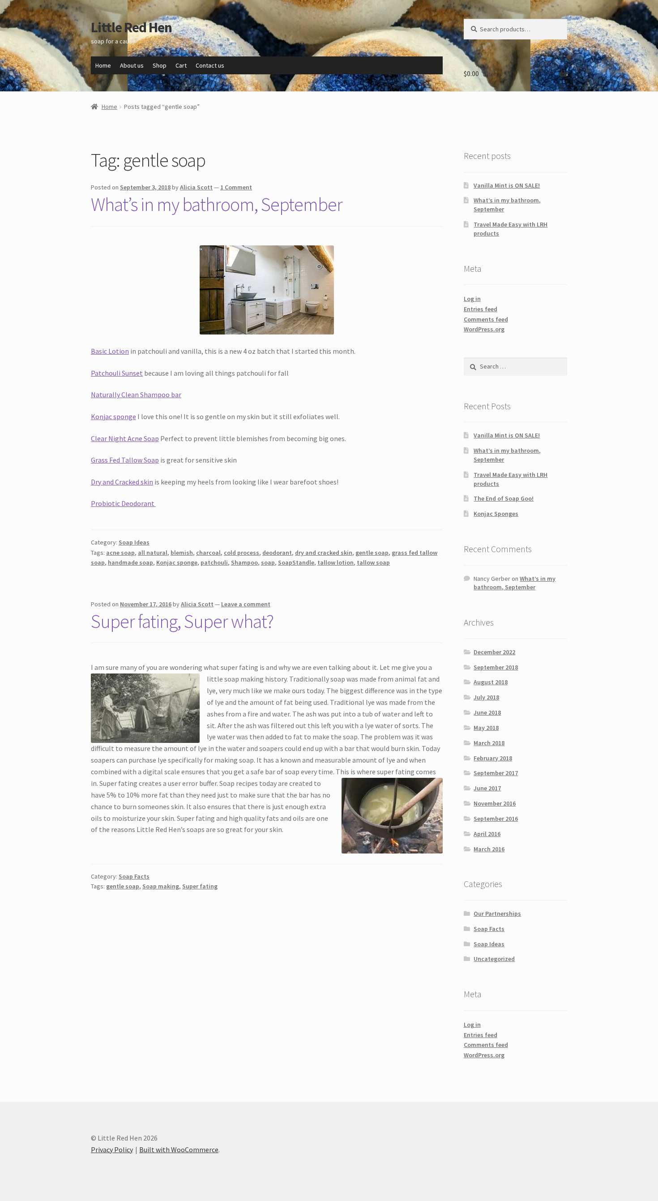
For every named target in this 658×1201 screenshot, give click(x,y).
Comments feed (486, 319)
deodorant (277, 553)
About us (132, 65)
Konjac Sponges (496, 514)
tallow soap (373, 562)
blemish (182, 553)
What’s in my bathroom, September (216, 204)
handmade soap (130, 562)
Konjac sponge (113, 416)
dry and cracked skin (323, 553)
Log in (472, 299)
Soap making (160, 886)
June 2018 (487, 712)
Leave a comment (245, 604)
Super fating (200, 886)
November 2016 (495, 803)
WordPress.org (484, 329)
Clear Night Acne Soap (125, 438)
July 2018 (486, 697)
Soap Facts (134, 876)
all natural (152, 553)
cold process (241, 553)
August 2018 (491, 682)
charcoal (208, 553)
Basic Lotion (110, 351)
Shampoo (244, 562)
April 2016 (487, 834)
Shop (160, 65)
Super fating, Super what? (182, 621)
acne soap (120, 553)
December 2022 (494, 652)
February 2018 (493, 758)
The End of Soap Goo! (504, 498)
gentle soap (372, 553)
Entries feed (480, 309)
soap (268, 562)
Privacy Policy (112, 1149)
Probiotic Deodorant (123, 503)
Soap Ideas (134, 542)
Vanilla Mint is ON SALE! (507, 185)
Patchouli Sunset (117, 373)
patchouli (214, 562)
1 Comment (236, 187)
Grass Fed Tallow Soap (125, 459)
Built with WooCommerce (178, 1149)
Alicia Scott (196, 187)
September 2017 (496, 773)
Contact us (210, 65)
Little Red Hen (131, 27)
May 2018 (486, 728)
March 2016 (489, 849)
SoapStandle (296, 562)
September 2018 (496, 667)
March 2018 (489, 743)
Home (103, 65)
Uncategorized (494, 959)
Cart (181, 65)
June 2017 (487, 788)
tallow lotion (335, 562)
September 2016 (496, 819)
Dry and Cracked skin (122, 481)
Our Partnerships (497, 913)
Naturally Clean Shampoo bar (136, 394)
